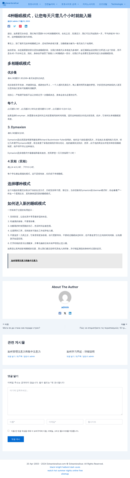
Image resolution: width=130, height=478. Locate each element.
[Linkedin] (26, 26)
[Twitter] (14, 26)
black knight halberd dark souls (65, 467)
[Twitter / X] (65, 313)
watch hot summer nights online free (65, 470)
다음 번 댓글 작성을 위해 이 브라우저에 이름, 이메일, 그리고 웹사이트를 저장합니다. (45, 431)
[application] (39, 4)
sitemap (65, 474)
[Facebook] (9, 26)
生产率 (19, 356)
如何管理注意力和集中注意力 (24, 351)
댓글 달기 (11, 356)
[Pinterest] (20, 26)
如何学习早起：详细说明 (81, 351)
